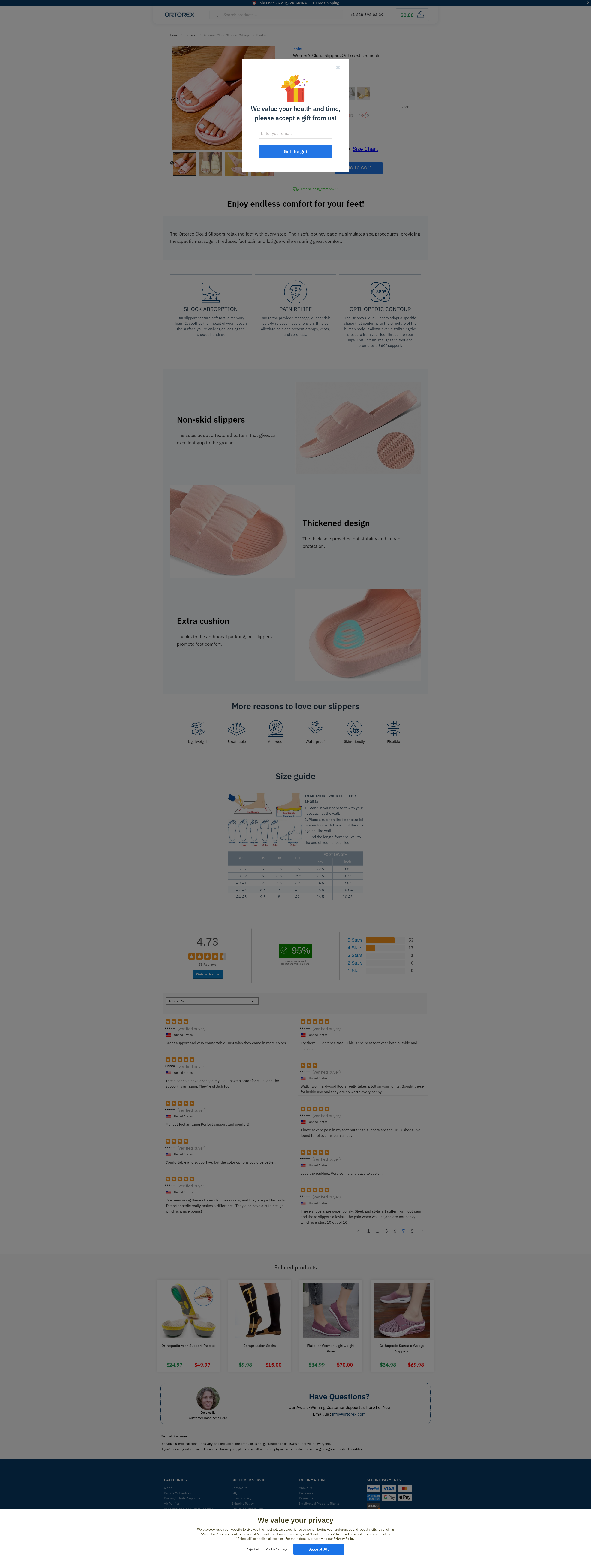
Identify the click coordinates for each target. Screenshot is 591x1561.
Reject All (253, 1549)
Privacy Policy (344, 1539)
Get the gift (296, 151)
